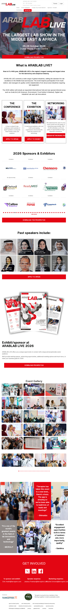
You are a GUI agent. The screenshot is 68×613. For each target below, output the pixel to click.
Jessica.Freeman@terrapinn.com (35, 581)
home (17, 7)
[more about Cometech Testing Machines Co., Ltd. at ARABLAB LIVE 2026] (11, 204)
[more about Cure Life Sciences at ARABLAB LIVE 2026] (30, 204)
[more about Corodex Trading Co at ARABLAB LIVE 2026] (30, 168)
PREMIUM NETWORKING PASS (56, 135)
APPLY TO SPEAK (12, 139)
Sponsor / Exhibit (52, 7)
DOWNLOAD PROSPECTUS (34, 57)
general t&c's (37, 608)
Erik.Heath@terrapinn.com (11, 581)
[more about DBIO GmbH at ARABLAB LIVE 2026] (50, 186)
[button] (64, 463)
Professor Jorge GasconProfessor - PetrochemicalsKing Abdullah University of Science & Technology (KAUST (25, 262)
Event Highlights (25, 7)
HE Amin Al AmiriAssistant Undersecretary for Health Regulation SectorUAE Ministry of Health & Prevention (8, 247)
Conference (19, 10)
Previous (5, 190)
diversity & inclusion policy (25, 605)
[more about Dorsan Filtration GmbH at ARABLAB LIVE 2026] (50, 204)
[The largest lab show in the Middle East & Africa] (7, 4)
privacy (29, 608)
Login (61, 3)
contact (44, 608)
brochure (51, 608)
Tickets (55, 3)
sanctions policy (50, 605)
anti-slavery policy (25, 603)
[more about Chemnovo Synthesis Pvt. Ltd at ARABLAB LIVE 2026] (11, 168)
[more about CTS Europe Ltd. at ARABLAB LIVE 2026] (30, 186)
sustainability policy (38, 605)
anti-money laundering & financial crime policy (44, 603)
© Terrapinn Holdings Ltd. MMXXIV (17, 608)
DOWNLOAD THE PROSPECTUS (34, 220)
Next (63, 190)
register (28, 10)
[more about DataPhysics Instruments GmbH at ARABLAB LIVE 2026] (50, 168)
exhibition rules (12, 605)
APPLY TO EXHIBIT (34, 139)
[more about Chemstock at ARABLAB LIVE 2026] (11, 186)
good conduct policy (14, 603)
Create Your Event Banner (39, 7)
